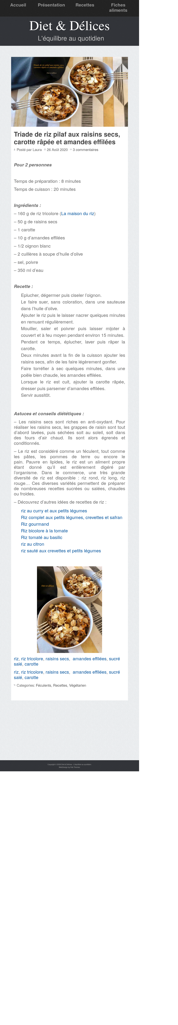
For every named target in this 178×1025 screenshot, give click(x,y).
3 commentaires (85, 149)
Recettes (85, 5)
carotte (31, 663)
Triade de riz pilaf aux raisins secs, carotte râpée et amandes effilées (67, 137)
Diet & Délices (69, 25)
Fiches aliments (118, 7)
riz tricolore (32, 658)
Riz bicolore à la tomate (44, 530)
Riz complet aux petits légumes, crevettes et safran (71, 517)
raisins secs (57, 658)
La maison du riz (77, 213)
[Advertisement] (69, 739)
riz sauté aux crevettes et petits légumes (61, 550)
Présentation (51, 5)
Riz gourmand (35, 524)
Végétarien (77, 685)
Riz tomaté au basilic (41, 537)
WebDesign (63, 767)
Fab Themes (75, 767)
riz (16, 658)
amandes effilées (90, 658)
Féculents (43, 685)
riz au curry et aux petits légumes (54, 510)
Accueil (18, 5)
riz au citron (32, 544)
